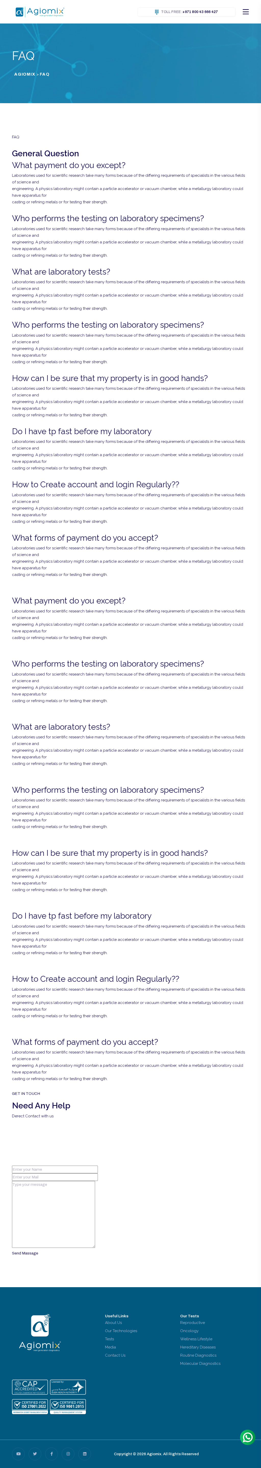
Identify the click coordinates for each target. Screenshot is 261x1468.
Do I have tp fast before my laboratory (82, 431)
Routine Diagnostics (198, 1355)
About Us (113, 1322)
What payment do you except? (68, 165)
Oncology (189, 1331)
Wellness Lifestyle (196, 1339)
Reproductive (192, 1322)
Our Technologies (121, 1331)
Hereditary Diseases (198, 1347)
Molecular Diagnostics (200, 1363)
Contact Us (115, 1355)
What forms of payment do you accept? (85, 537)
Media (110, 1347)
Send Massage (25, 1253)
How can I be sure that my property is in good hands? (110, 378)
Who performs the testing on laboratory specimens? (108, 218)
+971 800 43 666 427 (189, 12)
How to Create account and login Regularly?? (95, 484)
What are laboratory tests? (61, 271)
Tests (109, 1339)
